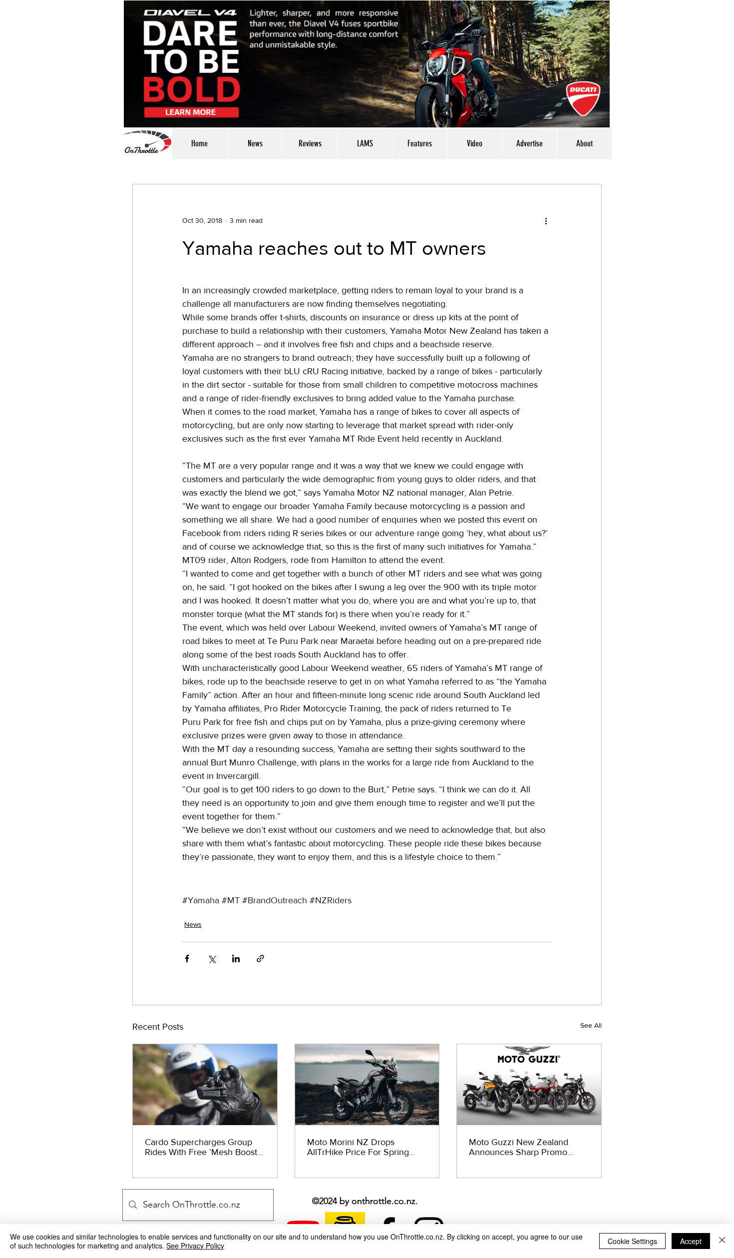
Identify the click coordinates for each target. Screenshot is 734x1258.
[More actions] (546, 220)
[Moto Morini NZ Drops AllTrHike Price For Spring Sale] (367, 1084)
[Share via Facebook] (187, 958)
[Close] (722, 1241)
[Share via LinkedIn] (236, 958)
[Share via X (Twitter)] (211, 958)
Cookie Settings (632, 1241)
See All (591, 1025)
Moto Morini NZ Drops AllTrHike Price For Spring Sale (358, 1147)
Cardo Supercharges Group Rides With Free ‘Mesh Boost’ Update (202, 1147)
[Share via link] (260, 958)
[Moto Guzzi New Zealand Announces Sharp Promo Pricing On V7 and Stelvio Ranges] (529, 1084)
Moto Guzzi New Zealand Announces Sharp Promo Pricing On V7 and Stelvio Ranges (519, 1147)
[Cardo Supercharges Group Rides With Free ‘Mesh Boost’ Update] (205, 1084)
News (193, 924)
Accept (691, 1241)
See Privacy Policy (195, 1246)
